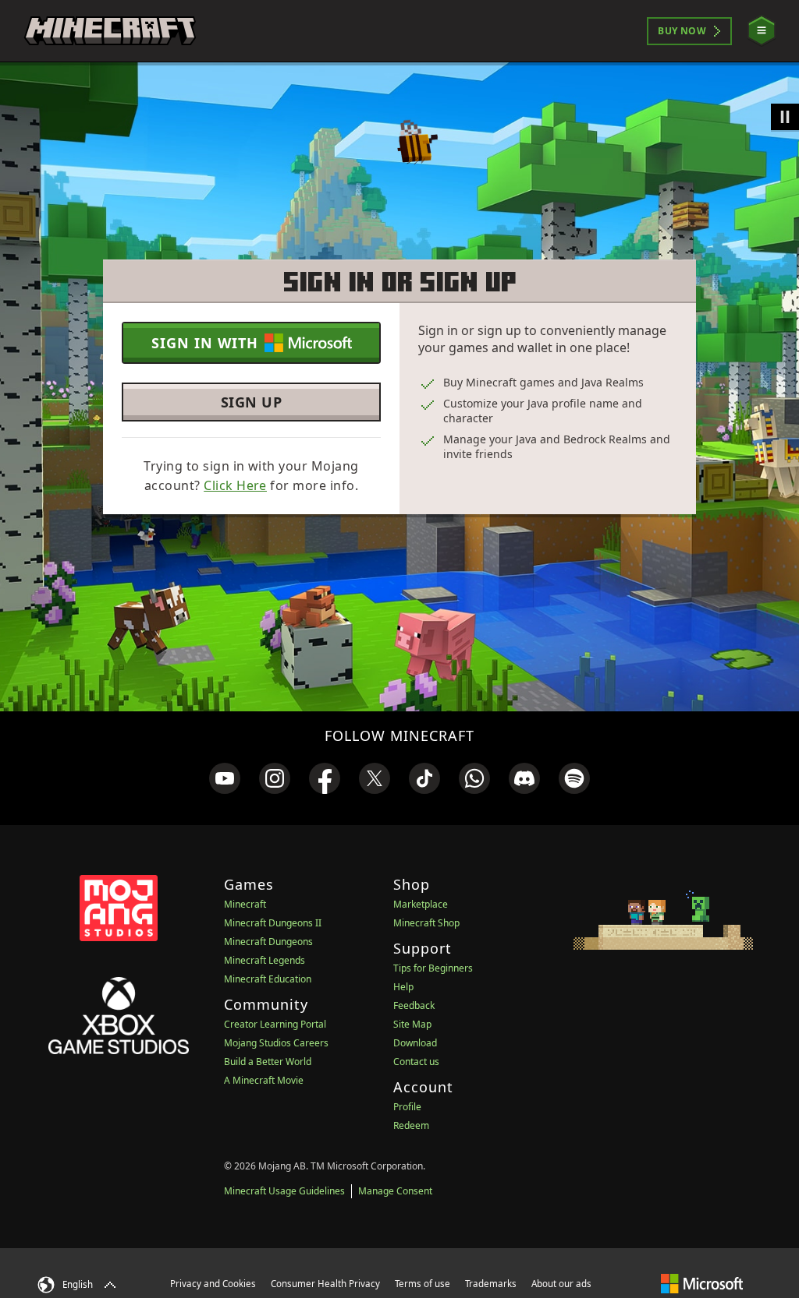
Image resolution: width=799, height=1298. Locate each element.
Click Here (235, 485)
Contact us (416, 1061)
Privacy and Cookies (213, 1283)
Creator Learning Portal (275, 1024)
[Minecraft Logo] (110, 31)
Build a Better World (267, 1061)
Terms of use (422, 1283)
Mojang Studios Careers (276, 1042)
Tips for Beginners (433, 968)
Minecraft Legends (264, 960)
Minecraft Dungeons (268, 941)
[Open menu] (762, 31)
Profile (407, 1106)
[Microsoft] (702, 1283)
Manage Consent (395, 1190)
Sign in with (204, 342)
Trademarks (491, 1283)
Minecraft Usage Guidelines (284, 1190)
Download (415, 1042)
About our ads (561, 1283)
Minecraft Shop (426, 922)
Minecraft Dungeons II (272, 922)
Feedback (414, 1005)
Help (403, 986)
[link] (224, 778)
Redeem (411, 1125)
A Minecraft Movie (264, 1080)
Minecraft (245, 904)
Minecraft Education (267, 979)
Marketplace (420, 904)
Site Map (412, 1024)
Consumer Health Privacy (325, 1283)
